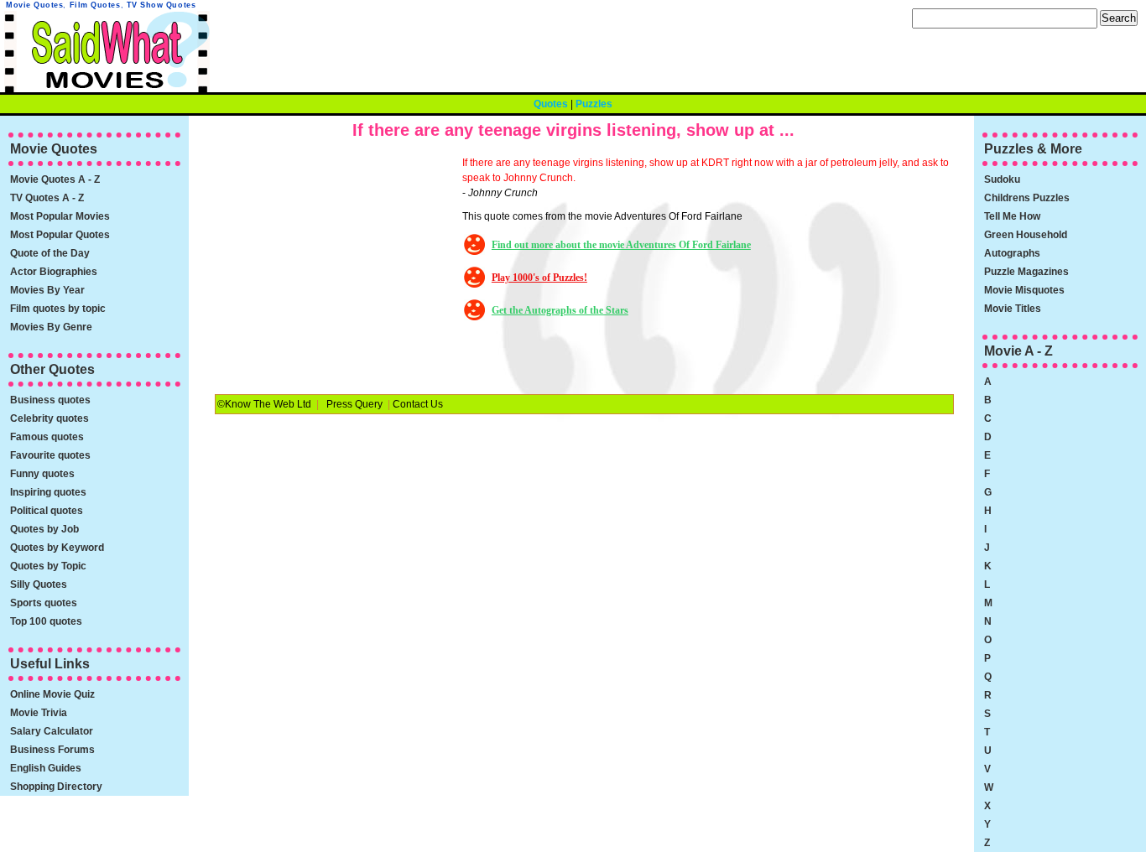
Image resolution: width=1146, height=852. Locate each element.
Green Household (1025, 235)
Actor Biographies (53, 272)
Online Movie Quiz (52, 694)
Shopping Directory (56, 786)
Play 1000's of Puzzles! (539, 277)
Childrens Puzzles (1027, 198)
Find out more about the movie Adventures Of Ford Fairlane (621, 245)
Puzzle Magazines (1026, 272)
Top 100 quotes (46, 621)
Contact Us (418, 404)
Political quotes (46, 511)
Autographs (1012, 253)
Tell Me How (1012, 216)
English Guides (45, 768)
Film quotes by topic (58, 308)
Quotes (551, 104)
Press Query (354, 404)
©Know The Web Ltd (264, 404)
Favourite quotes (50, 455)
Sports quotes (43, 603)
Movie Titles (1012, 308)
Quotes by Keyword (57, 547)
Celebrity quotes (49, 418)
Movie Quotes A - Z (55, 179)
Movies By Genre (51, 327)
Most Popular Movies (60, 216)
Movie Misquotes (1024, 290)
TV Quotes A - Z (47, 198)
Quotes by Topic (48, 566)
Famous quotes (47, 437)
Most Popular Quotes (60, 235)
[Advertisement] (336, 260)
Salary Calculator (51, 731)
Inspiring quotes (48, 492)
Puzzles (594, 104)
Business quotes (50, 400)
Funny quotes (42, 474)
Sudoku (1002, 179)
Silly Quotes (38, 584)
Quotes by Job (44, 529)
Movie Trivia (38, 713)
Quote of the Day (50, 253)
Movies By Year (47, 290)
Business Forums (52, 750)
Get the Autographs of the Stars (560, 310)
